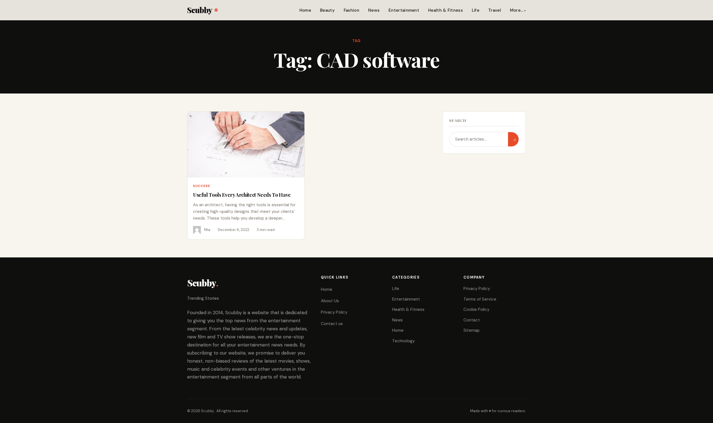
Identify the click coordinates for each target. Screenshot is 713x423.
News (374, 10)
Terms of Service (479, 299)
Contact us (332, 323)
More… (516, 10)
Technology (403, 341)
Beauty (327, 10)
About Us (330, 301)
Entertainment (404, 10)
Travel (494, 10)
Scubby (199, 10)
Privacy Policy (334, 312)
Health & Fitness (445, 10)
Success (201, 186)
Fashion (351, 10)
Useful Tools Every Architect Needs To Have (242, 194)
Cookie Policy (476, 309)
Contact (471, 320)
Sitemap (471, 330)
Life (475, 10)
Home (305, 10)
